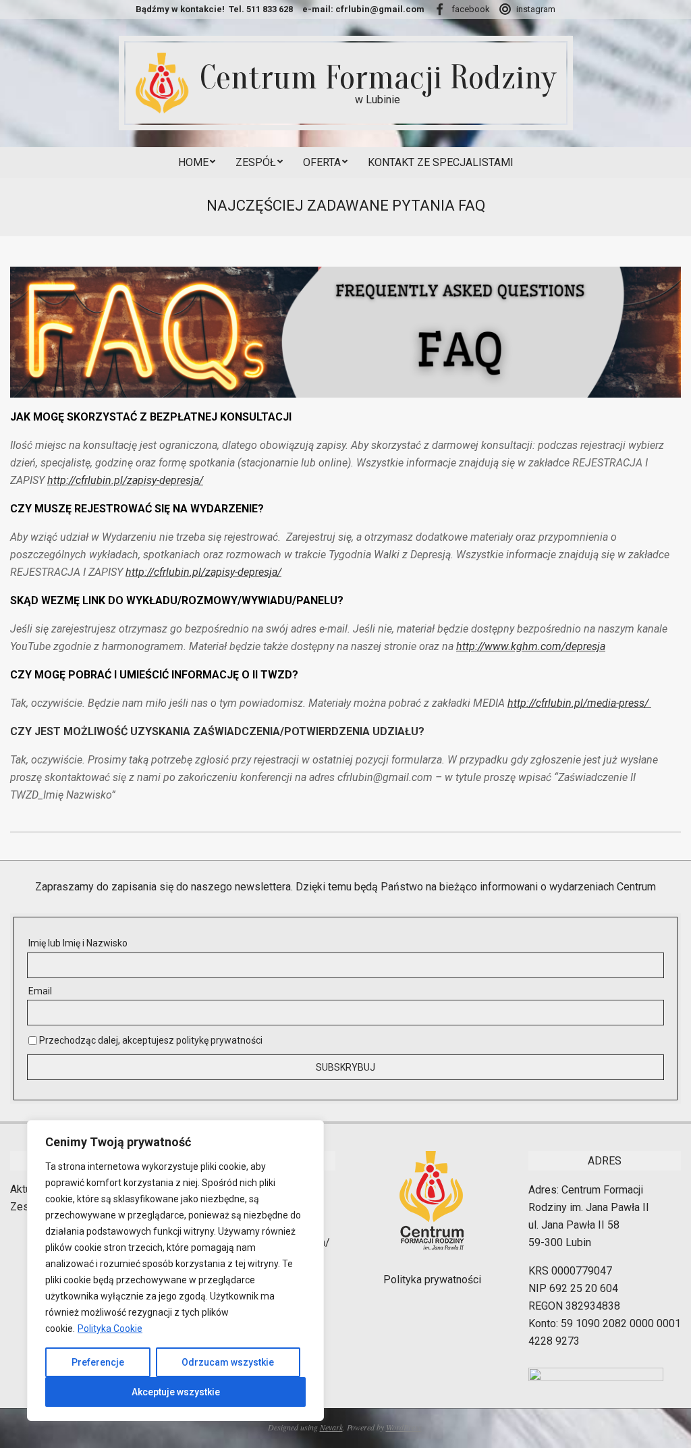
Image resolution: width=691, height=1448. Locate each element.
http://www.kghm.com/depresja (530, 646)
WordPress (404, 1427)
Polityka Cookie (110, 1328)
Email (40, 991)
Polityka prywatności (432, 1279)
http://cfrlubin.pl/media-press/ (579, 703)
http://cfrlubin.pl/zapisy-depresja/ (125, 480)
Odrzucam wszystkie (228, 1362)
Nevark (331, 1427)
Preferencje (98, 1362)
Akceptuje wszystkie (176, 1392)
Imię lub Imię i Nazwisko (78, 943)
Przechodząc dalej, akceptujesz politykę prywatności (149, 1040)
